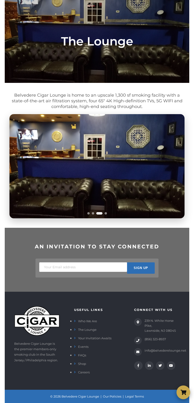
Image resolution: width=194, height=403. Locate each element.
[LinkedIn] (149, 365)
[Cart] (183, 392)
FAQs (82, 355)
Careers (84, 372)
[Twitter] (160, 365)
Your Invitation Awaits (94, 338)
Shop (82, 364)
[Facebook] (138, 365)
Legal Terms (134, 396)
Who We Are (87, 321)
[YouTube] (171, 365)
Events (83, 347)
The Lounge (87, 329)
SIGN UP (141, 268)
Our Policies (112, 396)
